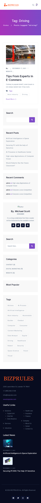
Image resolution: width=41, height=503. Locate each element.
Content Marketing (15, 330)
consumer (24, 325)
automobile (27, 315)
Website (9, 71)
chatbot (9, 264)
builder (10, 320)
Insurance (28, 413)
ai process (22, 305)
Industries (8, 428)
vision (25, 351)
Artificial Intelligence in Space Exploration (17, 140)
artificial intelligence (16, 310)
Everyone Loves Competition (22, 190)
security (20, 345)
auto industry (13, 94)
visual (10, 356)
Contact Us (29, 429)
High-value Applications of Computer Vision (20, 157)
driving (25, 94)
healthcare (22, 340)
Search (9, 113)
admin (8, 183)
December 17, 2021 (9, 450)
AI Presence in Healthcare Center (18, 152)
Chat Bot (10, 416)
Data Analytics (12, 419)
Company (26, 421)
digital (24, 335)
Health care (29, 411)
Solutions (8, 411)
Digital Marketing (13, 269)
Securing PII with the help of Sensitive (17, 146)
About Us (28, 423)
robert (10, 345)
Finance (28, 416)
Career (27, 426)
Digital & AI (11, 413)
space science (13, 351)
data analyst (13, 335)
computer (11, 325)
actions (11, 305)
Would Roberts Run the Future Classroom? (17, 164)
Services (8, 423)
